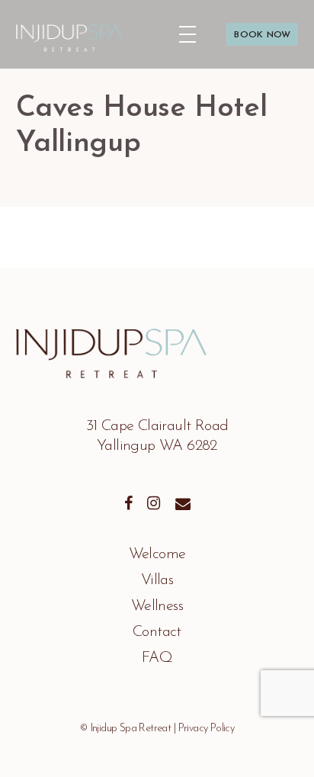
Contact (157, 632)
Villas (157, 580)
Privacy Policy (206, 728)
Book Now (253, 26)
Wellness (157, 606)
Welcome (157, 554)
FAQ (157, 658)
